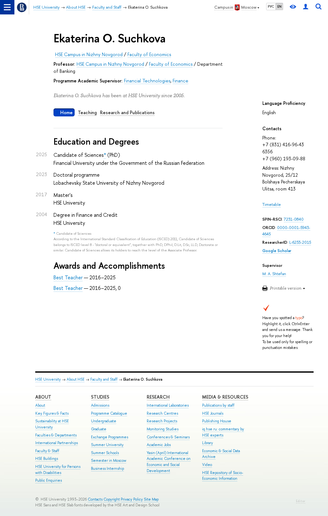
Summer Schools (105, 452)
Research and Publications (127, 112)
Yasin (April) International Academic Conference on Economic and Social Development (169, 461)
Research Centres (162, 413)
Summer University (107, 444)
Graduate (98, 429)
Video (207, 464)
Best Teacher (68, 277)
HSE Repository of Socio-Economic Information (222, 475)
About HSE (76, 379)
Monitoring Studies (162, 429)
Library (207, 442)
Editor (300, 501)
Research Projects (162, 421)
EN (279, 6)
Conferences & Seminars (168, 437)
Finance (180, 81)
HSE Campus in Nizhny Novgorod (89, 54)
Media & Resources (225, 397)
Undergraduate (103, 421)
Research (158, 397)
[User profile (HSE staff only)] (305, 7)
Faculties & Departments (56, 435)
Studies (100, 397)
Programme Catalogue (109, 413)
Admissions (100, 405)
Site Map (151, 499)
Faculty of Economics (149, 54)
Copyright (111, 499)
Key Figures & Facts (52, 413)
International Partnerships (56, 442)
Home (66, 112)
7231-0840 (294, 219)
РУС (271, 6)
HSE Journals (212, 413)
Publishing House (216, 421)
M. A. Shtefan (274, 273)
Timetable (271, 204)
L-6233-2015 (300, 242)
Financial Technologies (147, 81)
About (43, 397)
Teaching (87, 112)
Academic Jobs (159, 444)
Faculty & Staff (47, 450)
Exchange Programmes (109, 437)
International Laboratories (168, 405)
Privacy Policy (132, 499)
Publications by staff (218, 405)
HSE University (48, 379)
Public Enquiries (48, 480)
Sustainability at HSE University (52, 424)
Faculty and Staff (104, 379)
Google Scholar (276, 250)
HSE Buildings (46, 458)
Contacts (95, 499)
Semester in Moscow (108, 460)
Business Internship (107, 468)
